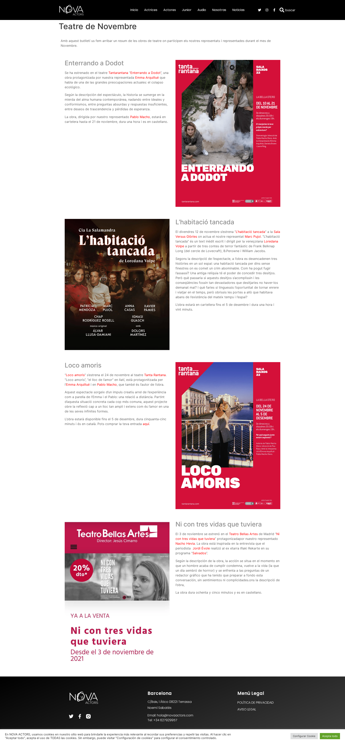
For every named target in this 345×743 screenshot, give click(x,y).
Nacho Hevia (185, 543)
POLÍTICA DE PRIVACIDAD (255, 702)
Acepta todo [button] (330, 736)
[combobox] (295, 10)
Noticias (238, 10)
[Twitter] (259, 10)
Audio (201, 10)
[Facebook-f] (274, 10)
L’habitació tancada (250, 232)
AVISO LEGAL (246, 709)
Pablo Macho (107, 384)
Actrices (150, 10)
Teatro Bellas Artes (243, 534)
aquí (146, 424)
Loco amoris (75, 375)
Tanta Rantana (155, 375)
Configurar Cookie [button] (304, 736)
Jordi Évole (201, 548)
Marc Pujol (253, 236)
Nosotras (219, 10)
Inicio (134, 10)
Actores (169, 10)
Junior (186, 10)
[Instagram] (267, 10)
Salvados (199, 553)
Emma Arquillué (78, 384)
